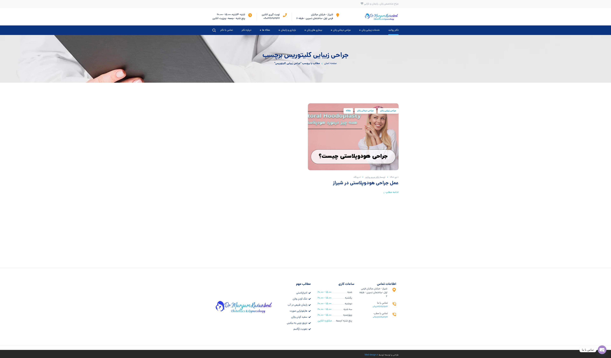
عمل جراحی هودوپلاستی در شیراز (366, 183)
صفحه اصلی (330, 63)
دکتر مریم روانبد (372, 177)
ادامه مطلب (392, 192)
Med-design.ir (371, 355)
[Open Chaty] (602, 349)
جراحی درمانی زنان (365, 111)
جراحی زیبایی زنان (388, 111)
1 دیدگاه (357, 177)
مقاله (348, 111)
